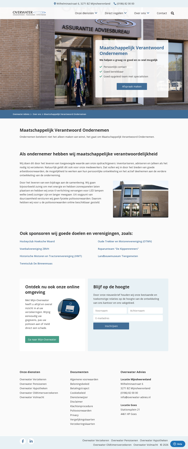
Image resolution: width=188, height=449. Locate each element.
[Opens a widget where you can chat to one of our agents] (177, 444)
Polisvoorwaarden (80, 410)
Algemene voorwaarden (84, 379)
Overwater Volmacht (32, 397)
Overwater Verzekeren (33, 379)
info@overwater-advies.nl (136, 397)
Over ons (37, 114)
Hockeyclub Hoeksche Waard (37, 241)
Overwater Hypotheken (33, 388)
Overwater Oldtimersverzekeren (39, 392)
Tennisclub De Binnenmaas (36, 263)
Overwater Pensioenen (33, 384)
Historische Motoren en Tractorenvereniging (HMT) (51, 256)
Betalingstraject (79, 388)
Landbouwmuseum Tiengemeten (118, 256)
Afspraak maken (131, 86)
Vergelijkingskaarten (82, 419)
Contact (162, 13)
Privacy (74, 415)
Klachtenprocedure (81, 406)
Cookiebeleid (77, 392)
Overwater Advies (21, 114)
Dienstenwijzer (79, 397)
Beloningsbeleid (79, 384)
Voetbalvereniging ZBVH (34, 248)
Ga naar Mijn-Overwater (42, 339)
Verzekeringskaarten (82, 423)
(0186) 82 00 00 (125, 3)
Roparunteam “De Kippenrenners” (118, 248)
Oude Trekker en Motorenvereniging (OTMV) (125, 241)
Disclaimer (76, 401)
